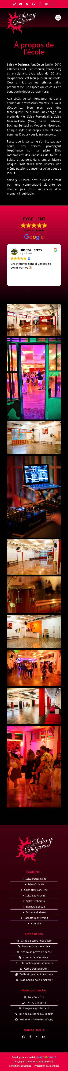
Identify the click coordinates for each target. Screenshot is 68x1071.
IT (46, 1057)
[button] (58, 18)
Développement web (23, 1057)
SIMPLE (52, 1057)
